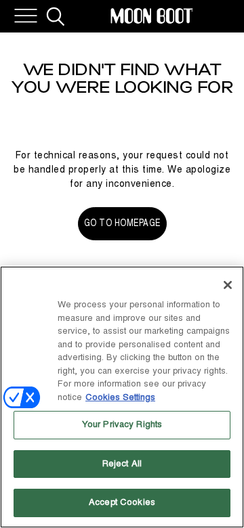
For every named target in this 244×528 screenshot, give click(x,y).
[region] (122, 397)
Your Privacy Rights (122, 424)
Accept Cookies (122, 502)
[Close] (228, 285)
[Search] (55, 16)
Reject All (122, 463)
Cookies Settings (120, 397)
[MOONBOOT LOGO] (152, 16)
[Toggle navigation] (26, 16)
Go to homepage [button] (122, 223)
